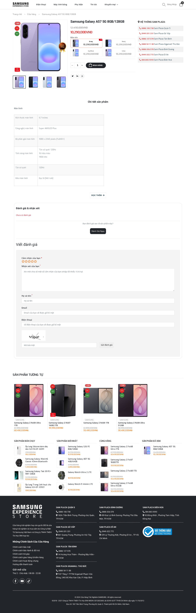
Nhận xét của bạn (30, 266)
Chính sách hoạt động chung (25, 561)
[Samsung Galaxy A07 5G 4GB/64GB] (62, 463)
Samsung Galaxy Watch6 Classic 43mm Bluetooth (36, 460)
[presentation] (18, 47)
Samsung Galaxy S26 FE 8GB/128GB (79, 447)
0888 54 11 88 (147, 44)
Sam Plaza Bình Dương (164, 49)
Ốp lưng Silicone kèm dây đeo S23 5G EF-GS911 (36, 447)
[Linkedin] (77, 76)
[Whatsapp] (82, 76)
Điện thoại (27, 320)
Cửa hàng (31, 14)
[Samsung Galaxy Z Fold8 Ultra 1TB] (28, 400)
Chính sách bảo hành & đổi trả (26, 550)
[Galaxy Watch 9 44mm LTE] (62, 487)
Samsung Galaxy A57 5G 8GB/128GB (164, 447)
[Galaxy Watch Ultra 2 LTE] (62, 475)
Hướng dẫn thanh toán (23, 564)
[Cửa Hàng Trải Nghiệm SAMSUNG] (33, 511)
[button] (164, 5)
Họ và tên (26, 296)
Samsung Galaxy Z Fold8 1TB (96, 423)
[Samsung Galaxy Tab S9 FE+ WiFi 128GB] (19, 475)
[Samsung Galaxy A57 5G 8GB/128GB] (147, 450)
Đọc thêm (97, 195)
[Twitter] (72, 76)
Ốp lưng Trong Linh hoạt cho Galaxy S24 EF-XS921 (38, 486)
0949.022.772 (147, 55)
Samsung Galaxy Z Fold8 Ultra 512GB (131, 424)
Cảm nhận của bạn (32, 258)
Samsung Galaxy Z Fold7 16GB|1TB (59, 424)
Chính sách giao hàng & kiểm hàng (28, 557)
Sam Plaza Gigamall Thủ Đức (167, 44)
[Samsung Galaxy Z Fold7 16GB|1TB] (63, 400)
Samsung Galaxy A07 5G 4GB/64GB (79, 460)
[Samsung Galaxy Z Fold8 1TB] (98, 400)
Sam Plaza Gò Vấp (162, 33)
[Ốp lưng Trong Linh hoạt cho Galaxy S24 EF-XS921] (19, 488)
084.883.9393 (147, 60)
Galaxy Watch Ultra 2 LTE (80, 472)
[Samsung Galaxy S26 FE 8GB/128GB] (62, 450)
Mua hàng (98, 65)
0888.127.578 (147, 39)
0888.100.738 (147, 28)
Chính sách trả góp (21, 554)
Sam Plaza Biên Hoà (163, 60)
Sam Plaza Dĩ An (161, 54)
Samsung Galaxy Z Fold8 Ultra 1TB (27, 424)
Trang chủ (17, 14)
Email (24, 308)
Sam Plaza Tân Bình (163, 39)
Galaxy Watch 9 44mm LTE (80, 484)
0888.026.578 (147, 49)
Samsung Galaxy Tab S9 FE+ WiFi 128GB (38, 472)
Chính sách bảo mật (22, 547)
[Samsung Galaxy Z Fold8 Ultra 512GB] (132, 400)
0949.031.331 (147, 33)
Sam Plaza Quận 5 (162, 28)
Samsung (20, 420)
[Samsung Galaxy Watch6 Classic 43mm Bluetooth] (19, 463)
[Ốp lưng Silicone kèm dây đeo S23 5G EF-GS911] (19, 450)
